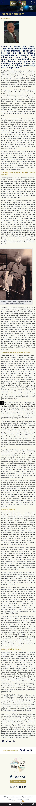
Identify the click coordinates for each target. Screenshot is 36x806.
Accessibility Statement (23, 799)
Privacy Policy (10, 799)
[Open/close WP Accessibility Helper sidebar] (2, 403)
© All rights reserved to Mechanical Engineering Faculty (18, 797)
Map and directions (19, 782)
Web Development (16, 801)
